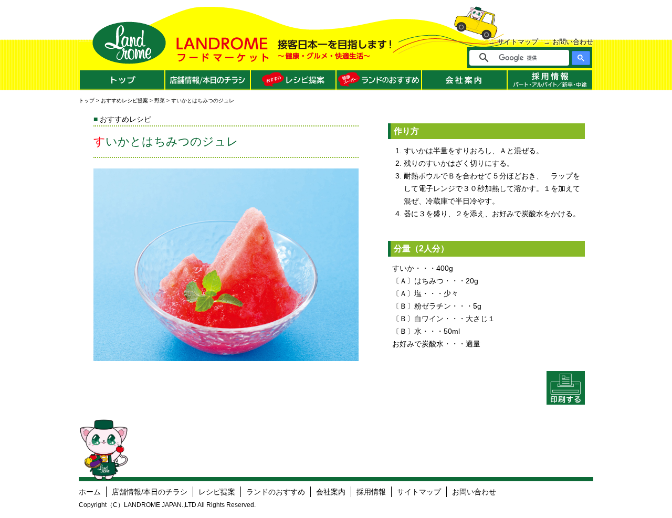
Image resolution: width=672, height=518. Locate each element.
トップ (86, 100)
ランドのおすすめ (275, 492)
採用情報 (371, 492)
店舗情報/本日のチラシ (149, 492)
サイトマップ (517, 42)
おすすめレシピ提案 (124, 100)
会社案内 (330, 492)
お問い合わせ (572, 42)
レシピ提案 (216, 492)
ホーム (90, 492)
